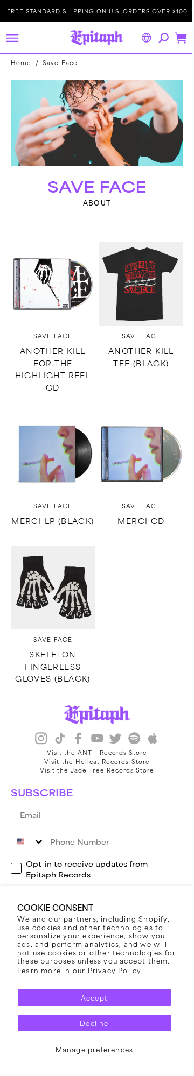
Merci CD (135, 509)
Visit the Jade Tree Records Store (93, 766)
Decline (94, 1022)
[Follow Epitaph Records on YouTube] (93, 735)
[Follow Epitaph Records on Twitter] (112, 735)
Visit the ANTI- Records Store (93, 748)
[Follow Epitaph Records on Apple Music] (149, 735)
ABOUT (93, 199)
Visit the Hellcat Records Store (93, 757)
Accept (94, 997)
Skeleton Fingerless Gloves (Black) (50, 663)
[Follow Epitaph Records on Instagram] (37, 735)
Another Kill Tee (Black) (135, 348)
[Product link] (51, 278)
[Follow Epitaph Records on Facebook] (74, 735)
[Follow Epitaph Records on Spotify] (130, 735)
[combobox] (28, 837)
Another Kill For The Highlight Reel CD (51, 361)
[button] (12, 37)
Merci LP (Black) (51, 515)
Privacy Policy (115, 970)
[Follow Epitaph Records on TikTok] (55, 735)
